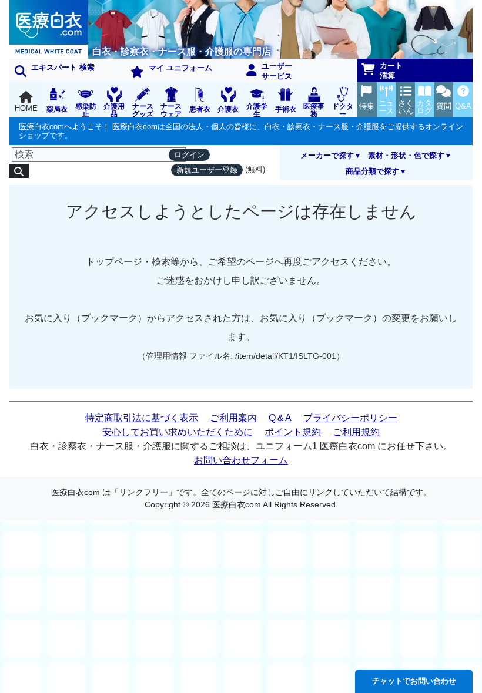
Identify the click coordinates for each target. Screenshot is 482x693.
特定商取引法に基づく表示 (141, 418)
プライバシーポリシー (350, 418)
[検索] (19, 171)
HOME (26, 108)
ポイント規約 (293, 432)
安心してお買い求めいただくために (177, 432)
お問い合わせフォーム (241, 460)
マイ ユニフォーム (180, 67)
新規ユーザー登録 (206, 170)
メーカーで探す (327, 155)
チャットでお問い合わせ (414, 681)
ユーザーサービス (277, 71)
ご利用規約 (356, 432)
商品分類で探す (372, 171)
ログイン (189, 154)
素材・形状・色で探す (406, 155)
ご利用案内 (233, 418)
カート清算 (391, 70)
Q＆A (280, 418)
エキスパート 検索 (63, 67)
